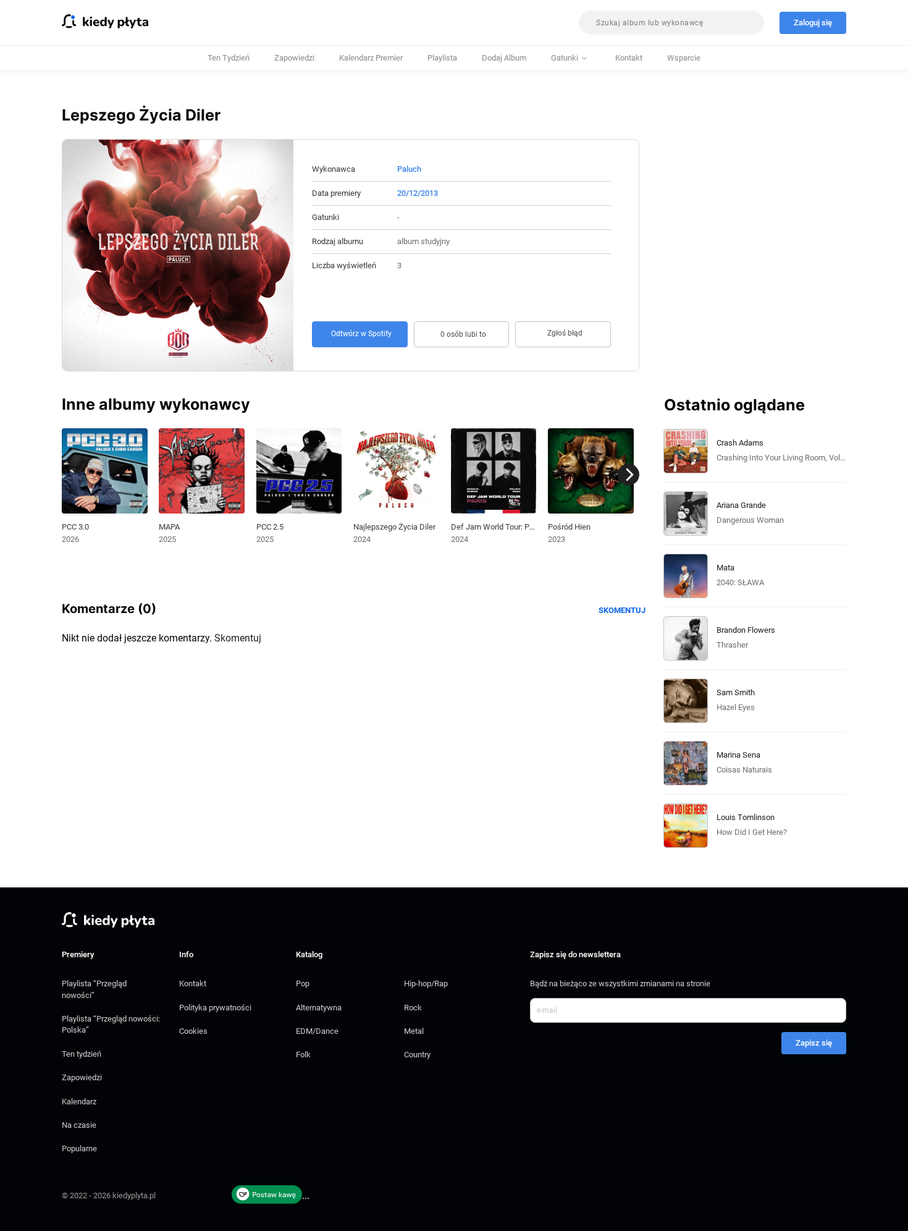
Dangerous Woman (750, 520)
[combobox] (671, 23)
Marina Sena (738, 754)
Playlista (442, 57)
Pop (302, 983)
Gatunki (564, 57)
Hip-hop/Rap (426, 983)
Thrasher (732, 644)
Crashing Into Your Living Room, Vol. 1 (782, 457)
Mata (725, 567)
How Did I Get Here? (752, 832)
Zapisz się (814, 1042)
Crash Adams (740, 442)
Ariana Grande (741, 505)
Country (417, 1054)
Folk (303, 1054)
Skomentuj (622, 610)
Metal (414, 1031)
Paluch (409, 169)
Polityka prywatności (215, 1007)
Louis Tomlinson (746, 817)
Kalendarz (79, 1101)
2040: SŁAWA (740, 582)
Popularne (79, 1148)
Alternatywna (319, 1007)
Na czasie (79, 1125)
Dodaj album (504, 57)
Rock (413, 1007)
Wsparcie (683, 57)
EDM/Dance (317, 1031)
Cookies (193, 1031)
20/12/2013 (417, 193)
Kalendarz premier (371, 57)
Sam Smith (736, 692)
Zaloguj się (813, 22)
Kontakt (628, 57)
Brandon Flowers (746, 630)
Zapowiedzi (294, 57)
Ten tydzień (229, 57)
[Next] (628, 475)
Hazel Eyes (736, 707)
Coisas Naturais (744, 769)
